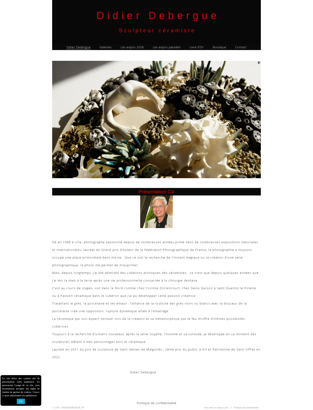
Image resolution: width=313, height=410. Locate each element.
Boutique (219, 47)
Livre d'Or (197, 47)
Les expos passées (167, 47)
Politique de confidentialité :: (246, 407)
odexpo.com (223, 407)
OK (20, 401)
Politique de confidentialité (156, 403)
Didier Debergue (79, 47)
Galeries (106, 47)
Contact (241, 47)
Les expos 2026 (132, 47)
